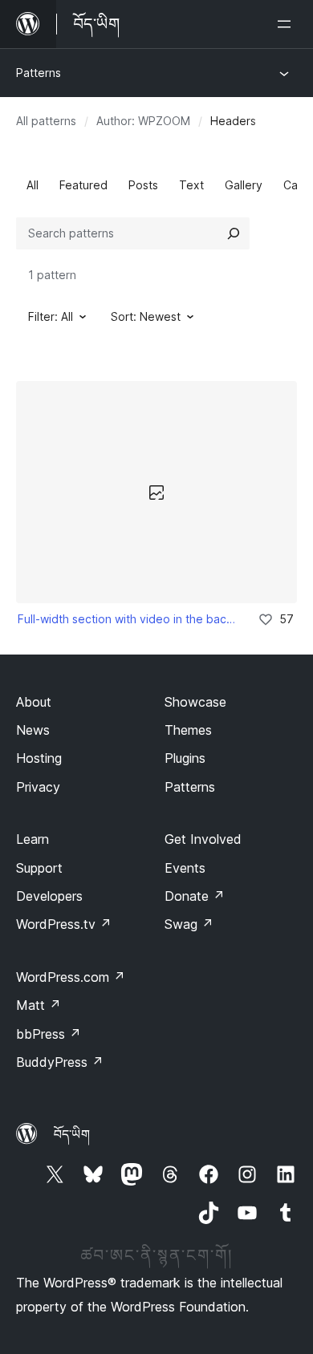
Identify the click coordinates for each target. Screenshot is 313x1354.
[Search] (233, 233)
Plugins (185, 758)
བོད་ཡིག (72, 1134)
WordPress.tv (64, 924)
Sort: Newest (146, 316)
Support (39, 868)
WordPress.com (70, 977)
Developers (49, 896)
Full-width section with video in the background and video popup (127, 619)
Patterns (38, 72)
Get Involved (203, 839)
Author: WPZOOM (143, 121)
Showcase (195, 702)
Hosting (39, 758)
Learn (32, 839)
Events (185, 868)
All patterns (46, 121)
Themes (188, 730)
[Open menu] (287, 24)
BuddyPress (60, 1062)
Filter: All (50, 316)
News (33, 730)
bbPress (48, 1034)
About (33, 702)
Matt (38, 1005)
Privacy (38, 787)
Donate (195, 896)
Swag (189, 924)
